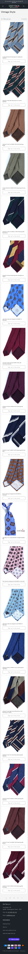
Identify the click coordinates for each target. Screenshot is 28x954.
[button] (2, 6)
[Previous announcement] (2, 1)
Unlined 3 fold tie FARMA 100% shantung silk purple (13, 407)
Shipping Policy (6, 924)
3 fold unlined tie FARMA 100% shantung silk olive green (14, 188)
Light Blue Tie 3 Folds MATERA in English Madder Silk (14, 538)
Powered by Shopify (15, 950)
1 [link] (6, 898)
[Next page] (21, 898)
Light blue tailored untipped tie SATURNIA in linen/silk (13, 624)
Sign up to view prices (14, 61)
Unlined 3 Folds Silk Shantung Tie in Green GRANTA (12, 101)
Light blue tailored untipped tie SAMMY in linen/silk (12, 320)
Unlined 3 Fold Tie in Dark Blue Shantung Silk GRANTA (13, 755)
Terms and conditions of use (9, 930)
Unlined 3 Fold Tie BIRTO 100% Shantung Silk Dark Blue (14, 451)
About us (5, 927)
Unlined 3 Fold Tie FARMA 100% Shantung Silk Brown (13, 843)
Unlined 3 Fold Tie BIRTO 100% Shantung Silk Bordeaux (13, 887)
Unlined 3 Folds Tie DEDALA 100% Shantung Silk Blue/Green (13, 232)
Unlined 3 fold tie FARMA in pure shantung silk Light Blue (13, 668)
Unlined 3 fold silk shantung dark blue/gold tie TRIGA (13, 276)
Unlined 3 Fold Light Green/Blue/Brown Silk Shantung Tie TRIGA (12, 712)
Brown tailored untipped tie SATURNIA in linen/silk (12, 494)
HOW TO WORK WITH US (9, 933)
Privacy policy (22, 950)
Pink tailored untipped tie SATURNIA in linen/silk (14, 581)
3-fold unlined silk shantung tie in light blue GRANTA (12, 57)
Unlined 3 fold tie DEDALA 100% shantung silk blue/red (13, 799)
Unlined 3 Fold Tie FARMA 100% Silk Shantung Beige (13, 145)
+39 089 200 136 (12, 912)
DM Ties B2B (8, 950)
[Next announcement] (25, 1)
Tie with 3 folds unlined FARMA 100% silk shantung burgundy (12, 363)
